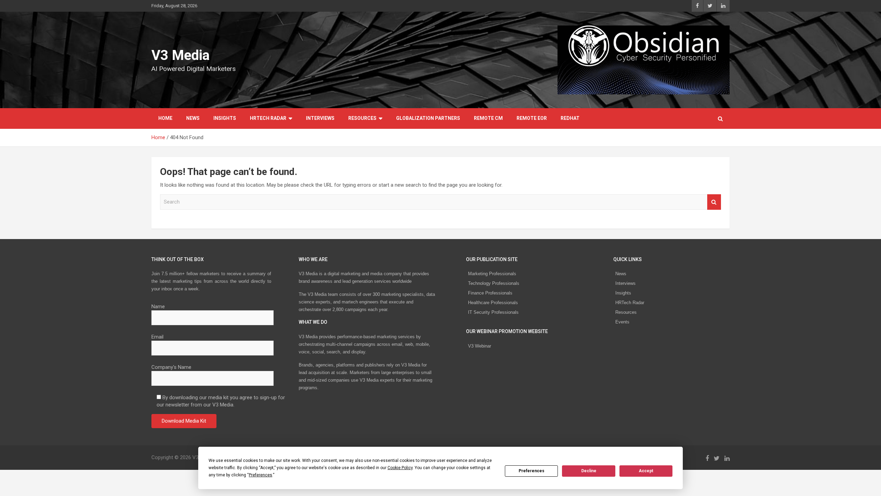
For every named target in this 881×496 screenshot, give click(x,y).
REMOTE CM (488, 118)
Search (714, 202)
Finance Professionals (490, 293)
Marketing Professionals (492, 273)
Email (157, 337)
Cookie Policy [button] (400, 467)
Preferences (531, 470)
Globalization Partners (428, 118)
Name (158, 306)
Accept (646, 470)
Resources (362, 118)
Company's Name (171, 367)
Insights (224, 118)
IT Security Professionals (493, 312)
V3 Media (180, 55)
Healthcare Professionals (493, 302)
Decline (588, 470)
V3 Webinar (479, 346)
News (193, 118)
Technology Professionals (493, 283)
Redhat (570, 118)
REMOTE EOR (532, 118)
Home (165, 118)
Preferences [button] (260, 475)
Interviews (320, 118)
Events (622, 321)
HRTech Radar (268, 118)
